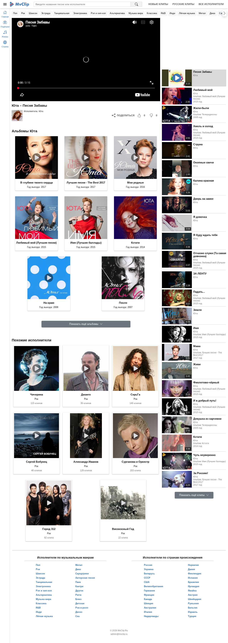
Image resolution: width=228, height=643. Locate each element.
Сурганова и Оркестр (135, 461)
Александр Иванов (85, 461)
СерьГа (135, 394)
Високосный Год (123, 528)
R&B (163, 13)
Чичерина (36, 394)
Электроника (80, 13)
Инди (172, 13)
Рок (23, 13)
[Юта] (17, 115)
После (123, 302)
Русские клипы (183, 4)
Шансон (33, 13)
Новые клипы (158, 4)
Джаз (212, 13)
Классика (152, 13)
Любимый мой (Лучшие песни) (36, 242)
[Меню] (5, 4)
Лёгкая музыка (187, 13)
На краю (48, 302)
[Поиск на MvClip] (136, 4)
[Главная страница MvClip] (19, 4)
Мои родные (135, 182)
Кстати (135, 242)
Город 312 (48, 528)
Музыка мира (136, 13)
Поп (15, 13)
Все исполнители (211, 4)
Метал (202, 13)
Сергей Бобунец (36, 461)
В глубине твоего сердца (36, 182)
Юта (41, 111)
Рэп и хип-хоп (98, 13)
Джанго (86, 394)
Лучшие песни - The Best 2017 (86, 182)
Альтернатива (117, 13)
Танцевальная (61, 13)
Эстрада (45, 13)
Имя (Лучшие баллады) (86, 242)
